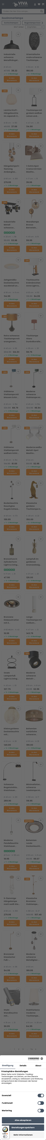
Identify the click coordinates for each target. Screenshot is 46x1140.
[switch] (5, 1136)
